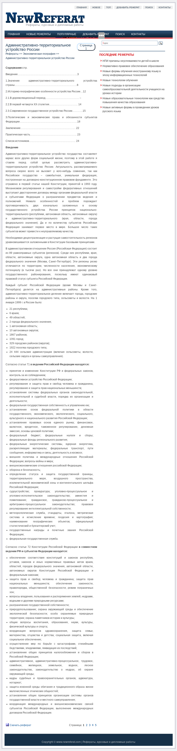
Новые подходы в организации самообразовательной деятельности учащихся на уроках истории (133, 89)
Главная (82, 7)
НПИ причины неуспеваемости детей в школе (131, 60)
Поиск (149, 7)
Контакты (165, 7)
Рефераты (12, 53)
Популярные (66, 34)
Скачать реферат (20, 725)
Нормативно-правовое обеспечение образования (133, 66)
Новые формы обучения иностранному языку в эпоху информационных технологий (132, 73)
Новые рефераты (38, 34)
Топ (108, 7)
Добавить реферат (128, 7)
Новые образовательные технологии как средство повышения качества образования (133, 100)
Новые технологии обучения (120, 80)
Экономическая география (39, 53)
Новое (96, 7)
